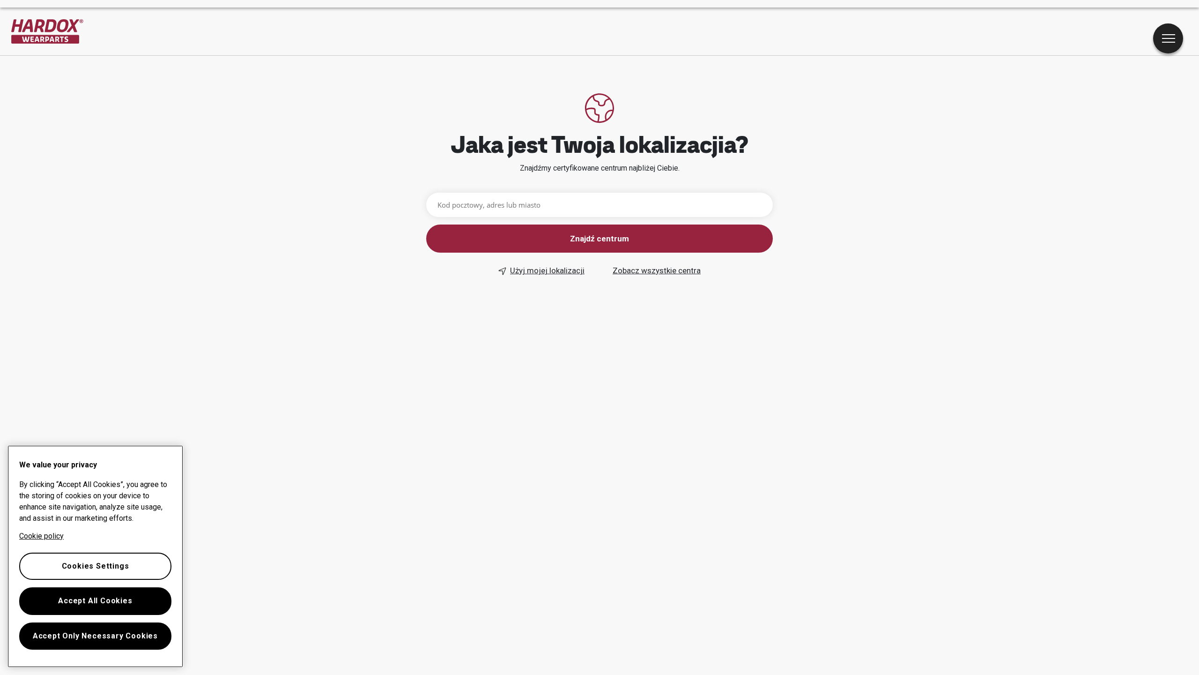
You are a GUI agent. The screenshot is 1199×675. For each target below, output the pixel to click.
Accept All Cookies (95, 600)
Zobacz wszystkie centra (657, 270)
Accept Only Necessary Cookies (95, 635)
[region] (95, 556)
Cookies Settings (95, 566)
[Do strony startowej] (47, 31)
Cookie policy (41, 536)
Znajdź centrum (599, 238)
